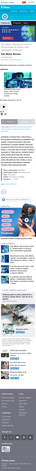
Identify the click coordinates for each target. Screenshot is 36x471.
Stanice (4, 404)
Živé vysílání (7, 229)
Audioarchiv (23, 11)
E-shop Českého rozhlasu (14, 290)
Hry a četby (7, 212)
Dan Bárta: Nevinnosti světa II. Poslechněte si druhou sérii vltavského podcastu (16, 129)
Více (26, 23)
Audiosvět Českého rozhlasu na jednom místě (16, 238)
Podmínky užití (25, 464)
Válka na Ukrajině (8, 398)
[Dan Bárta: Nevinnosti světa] (18, 33)
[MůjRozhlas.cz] (4, 70)
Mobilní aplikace (8, 426)
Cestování (5, 23)
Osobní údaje (13, 464)
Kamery (32, 11)
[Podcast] (2, 114)
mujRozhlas (5, 206)
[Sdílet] (5, 114)
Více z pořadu (8, 244)
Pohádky (6, 220)
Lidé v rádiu (23, 404)
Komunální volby (8, 401)
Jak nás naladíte (25, 398)
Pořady (5, 225)
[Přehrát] (4, 107)
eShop (4, 407)
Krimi (5, 216)
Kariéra (21, 407)
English (4, 465)
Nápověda (22, 401)
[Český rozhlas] (7, 2)
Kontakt (22, 410)
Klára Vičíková (11, 184)
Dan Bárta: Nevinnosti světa (11, 60)
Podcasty (5, 423)
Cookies (4, 464)
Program (14, 11)
